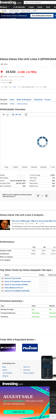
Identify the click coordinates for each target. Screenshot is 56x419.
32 (42, 223)
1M (19, 115)
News (48, 7)
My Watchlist (20, 7)
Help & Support (28, 373)
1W (16, 115)
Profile (12, 104)
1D (13, 115)
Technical (38, 100)
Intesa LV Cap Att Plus (13, 278)
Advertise (26, 370)
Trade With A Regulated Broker (17, 339)
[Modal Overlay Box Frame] (24, 403)
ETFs (35, 11)
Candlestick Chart (3, 114)
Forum (47, 100)
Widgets (5, 376)
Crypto (31, 7)
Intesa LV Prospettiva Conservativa (18, 281)
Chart (12, 100)
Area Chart (7, 114)
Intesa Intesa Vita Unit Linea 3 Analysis (21, 215)
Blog (4, 367)
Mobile (4, 370)
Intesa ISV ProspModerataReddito (17, 291)
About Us (26, 367)
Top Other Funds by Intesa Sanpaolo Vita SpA (25, 270)
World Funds (14, 11)
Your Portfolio (7, 373)
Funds (4, 11)
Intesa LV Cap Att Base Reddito (16, 285)
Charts (39, 7)
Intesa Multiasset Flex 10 (14, 288)
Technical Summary (11, 301)
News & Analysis (24, 100)
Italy (14, 87)
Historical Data (22, 104)
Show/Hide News (25, 114)
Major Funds (25, 11)
